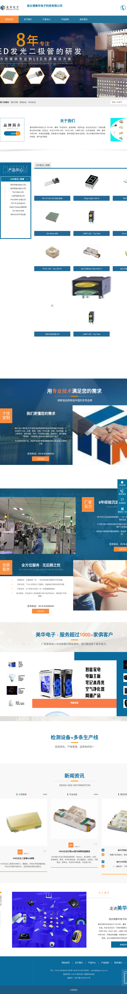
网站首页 (9, 19)
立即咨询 (13, 133)
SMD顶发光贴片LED (18, 184)
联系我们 (84, 19)
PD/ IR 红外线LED (18, 203)
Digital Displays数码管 (18, 207)
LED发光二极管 (17, 179)
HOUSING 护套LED (18, 199)
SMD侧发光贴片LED (18, 188)
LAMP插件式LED (18, 196)
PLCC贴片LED (18, 192)
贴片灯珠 (14, 102)
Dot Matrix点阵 (18, 210)
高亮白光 (23, 102)
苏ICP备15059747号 (82, 978)
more (45, 794)
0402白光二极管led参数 (23, 858)
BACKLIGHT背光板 (18, 214)
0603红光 (32, 102)
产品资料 (65, 19)
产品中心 (46, 19)
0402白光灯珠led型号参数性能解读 (74, 851)
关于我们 (28, 19)
